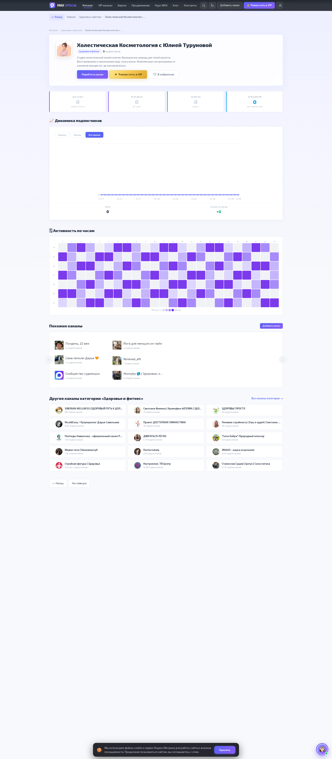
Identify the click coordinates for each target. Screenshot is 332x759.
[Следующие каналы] (283, 360)
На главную (79, 483)
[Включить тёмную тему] (212, 5)
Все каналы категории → (267, 398)
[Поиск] (203, 5)
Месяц (77, 134)
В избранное (166, 74)
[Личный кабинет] (279, 5)
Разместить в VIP (130, 74)
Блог (176, 5)
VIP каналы (105, 5)
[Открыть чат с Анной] (322, 749)
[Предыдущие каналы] (49, 360)
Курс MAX (161, 5)
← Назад (56, 16)
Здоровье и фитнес (90, 16)
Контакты (190, 5)
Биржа (122, 5)
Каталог (88, 5)
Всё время (94, 134)
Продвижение (141, 5)
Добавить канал (271, 325)
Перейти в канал (92, 74)
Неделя (62, 134)
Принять (224, 750)
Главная (71, 16)
